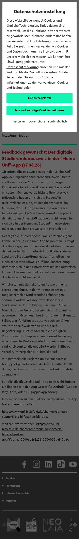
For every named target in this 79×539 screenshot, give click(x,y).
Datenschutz (37, 121)
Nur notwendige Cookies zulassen (39, 110)
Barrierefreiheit (57, 121)
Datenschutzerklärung (22, 67)
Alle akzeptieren (39, 98)
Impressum (19, 121)
